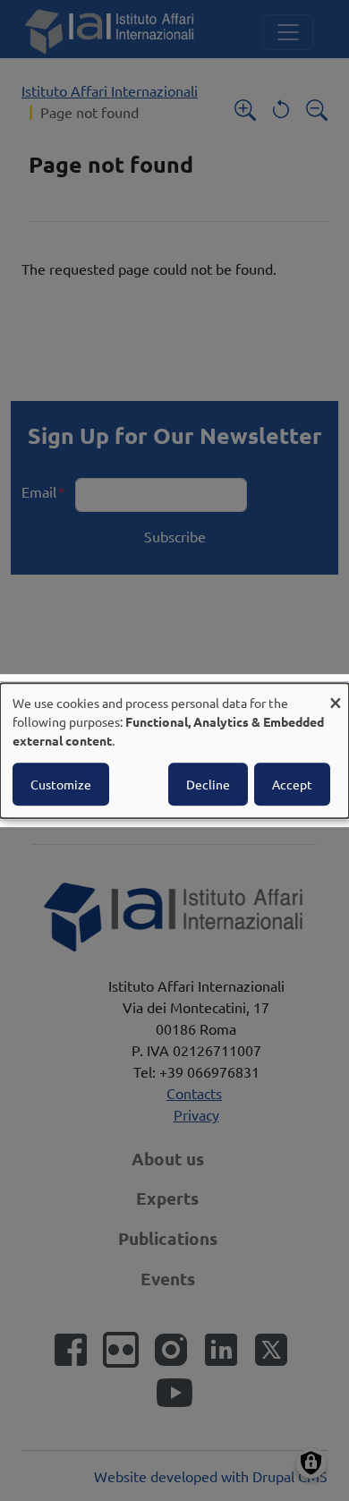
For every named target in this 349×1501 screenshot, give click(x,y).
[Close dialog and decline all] (335, 694)
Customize (60, 784)
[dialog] (174, 751)
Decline (208, 784)
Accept (292, 784)
